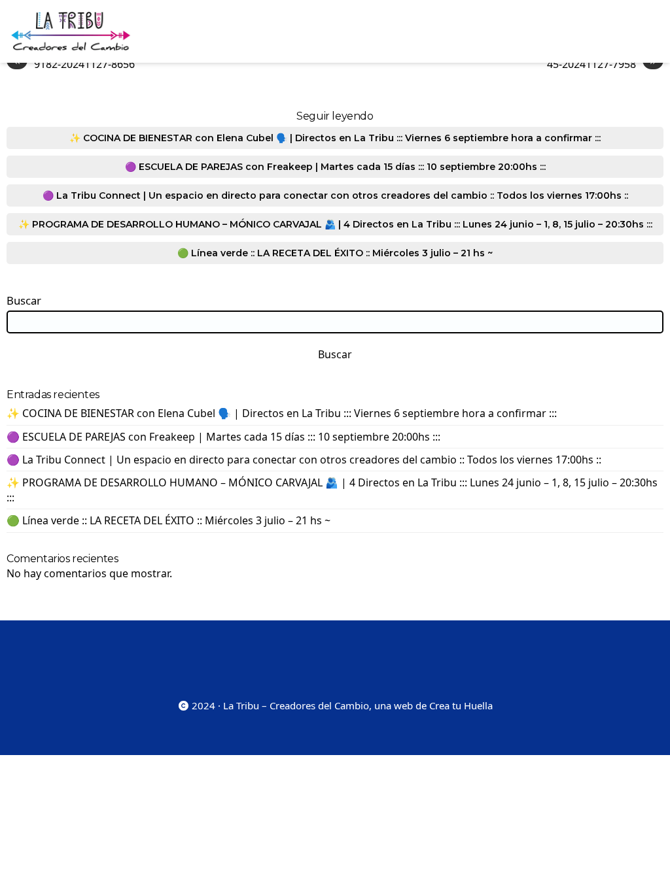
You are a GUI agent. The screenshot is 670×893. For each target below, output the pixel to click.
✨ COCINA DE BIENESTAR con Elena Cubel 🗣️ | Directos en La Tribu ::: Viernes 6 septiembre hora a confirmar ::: (335, 138)
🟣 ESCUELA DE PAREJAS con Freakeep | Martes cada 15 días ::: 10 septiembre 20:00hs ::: (335, 167)
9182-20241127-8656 (74, 63)
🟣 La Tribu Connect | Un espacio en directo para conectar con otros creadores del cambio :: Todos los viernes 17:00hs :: (335, 195)
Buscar (24, 301)
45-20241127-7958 (601, 63)
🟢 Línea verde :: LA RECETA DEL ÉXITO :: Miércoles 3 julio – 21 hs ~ (335, 253)
